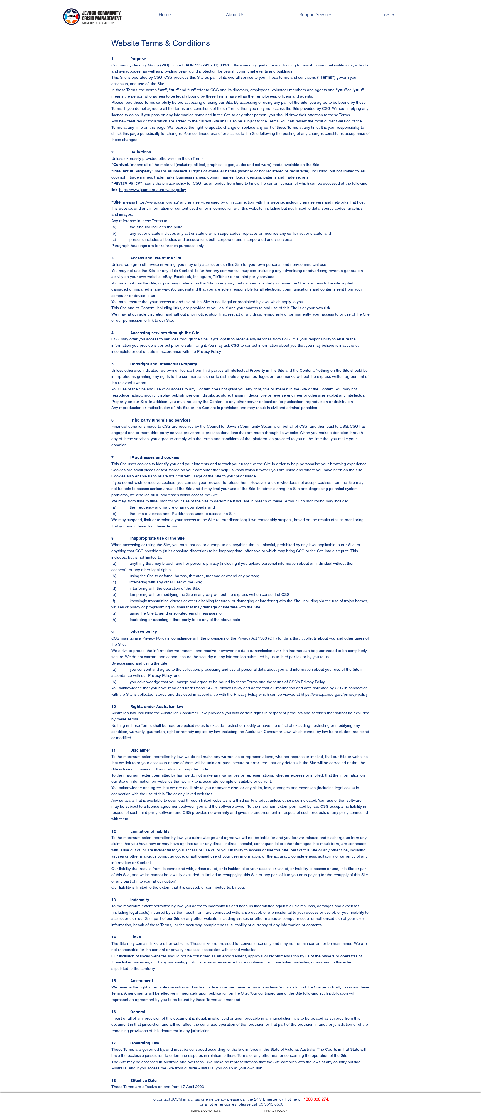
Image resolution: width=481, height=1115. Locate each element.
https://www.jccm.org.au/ (158, 202)
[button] (235, 15)
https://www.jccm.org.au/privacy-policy (152, 189)
